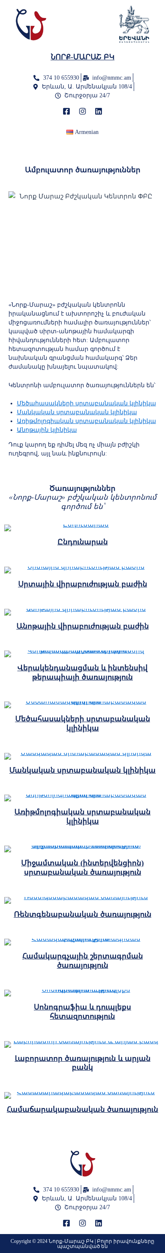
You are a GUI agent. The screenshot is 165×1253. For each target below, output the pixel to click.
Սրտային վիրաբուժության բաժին (82, 584)
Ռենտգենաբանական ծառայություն (82, 914)
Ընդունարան (83, 542)
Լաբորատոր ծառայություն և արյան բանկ (83, 1063)
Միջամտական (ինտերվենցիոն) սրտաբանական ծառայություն (82, 867)
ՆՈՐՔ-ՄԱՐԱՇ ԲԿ (83, 57)
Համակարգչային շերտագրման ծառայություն (82, 960)
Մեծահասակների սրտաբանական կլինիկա (86, 403)
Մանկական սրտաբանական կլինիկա (77, 412)
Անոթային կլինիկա (47, 430)
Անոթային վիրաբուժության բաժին (82, 626)
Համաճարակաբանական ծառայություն (82, 1109)
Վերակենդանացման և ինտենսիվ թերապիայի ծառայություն (82, 672)
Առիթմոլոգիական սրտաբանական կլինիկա (86, 421)
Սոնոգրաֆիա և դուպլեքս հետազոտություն (82, 1011)
